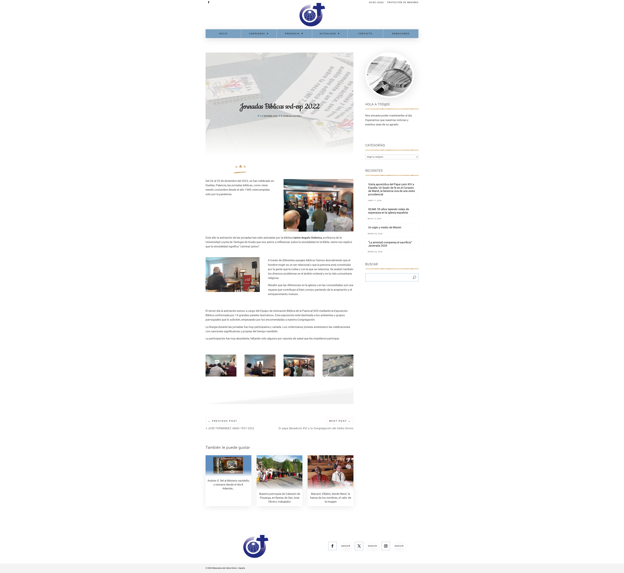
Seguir (345, 546)
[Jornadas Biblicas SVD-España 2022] (221, 376)
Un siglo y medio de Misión (384, 227)
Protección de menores (402, 2)
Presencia (292, 34)
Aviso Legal (376, 2)
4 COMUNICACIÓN (290, 116)
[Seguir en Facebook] (332, 546)
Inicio (223, 34)
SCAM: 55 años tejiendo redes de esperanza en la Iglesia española (388, 211)
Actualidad (328, 34)
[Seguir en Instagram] (386, 546)
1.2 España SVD (269, 116)
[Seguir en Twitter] (359, 546)
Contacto (365, 34)
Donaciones (400, 34)
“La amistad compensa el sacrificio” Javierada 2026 (390, 244)
